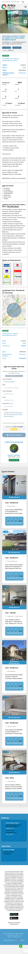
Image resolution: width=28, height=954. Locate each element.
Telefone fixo (8, 403)
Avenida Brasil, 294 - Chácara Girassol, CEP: (13, 825)
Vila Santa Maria (16, 42)
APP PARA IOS (7, 853)
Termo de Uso (14, 924)
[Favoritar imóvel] (25, 477)
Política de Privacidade (14, 922)
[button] (23, 1)
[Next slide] (25, 21)
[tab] (20, 13)
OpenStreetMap (22, 325)
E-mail (3, 397)
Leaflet (15, 325)
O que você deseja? (7, 379)
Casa (3, 42)
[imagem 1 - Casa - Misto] (14, 760)
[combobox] (14, 381)
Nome (3, 384)
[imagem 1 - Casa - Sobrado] (14, 595)
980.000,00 (22, 70)
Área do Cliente (6, 1)
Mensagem (5, 409)
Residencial (8, 42)
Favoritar (7, 47)
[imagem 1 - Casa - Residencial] (14, 485)
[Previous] (4, 485)
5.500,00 (23, 65)
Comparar (17, 47)
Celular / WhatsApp (7, 391)
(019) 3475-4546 (15, 1)
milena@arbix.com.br (11, 832)
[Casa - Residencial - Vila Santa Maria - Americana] (12, 7)
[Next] (24, 485)
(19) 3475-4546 (10, 830)
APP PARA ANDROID (9, 852)
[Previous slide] (3, 21)
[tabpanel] (14, 21)
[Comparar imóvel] (25, 479)
